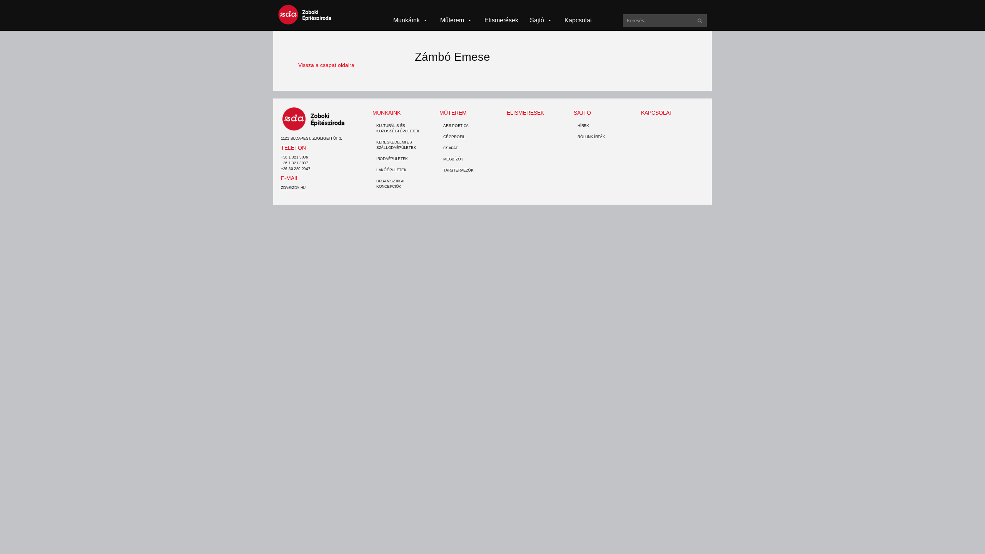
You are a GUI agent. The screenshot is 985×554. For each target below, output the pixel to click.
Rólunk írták (591, 137)
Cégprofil (454, 137)
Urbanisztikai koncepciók (390, 184)
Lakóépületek (391, 170)
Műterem (453, 113)
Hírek (583, 125)
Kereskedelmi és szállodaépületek (396, 145)
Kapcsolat (657, 113)
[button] (410, 20)
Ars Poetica (456, 125)
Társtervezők (458, 170)
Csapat (450, 148)
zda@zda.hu (293, 187)
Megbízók (453, 159)
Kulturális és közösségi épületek (398, 128)
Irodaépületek (392, 159)
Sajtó (582, 113)
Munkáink (386, 113)
